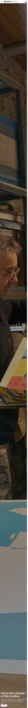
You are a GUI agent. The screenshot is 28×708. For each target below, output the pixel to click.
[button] (1, 1)
